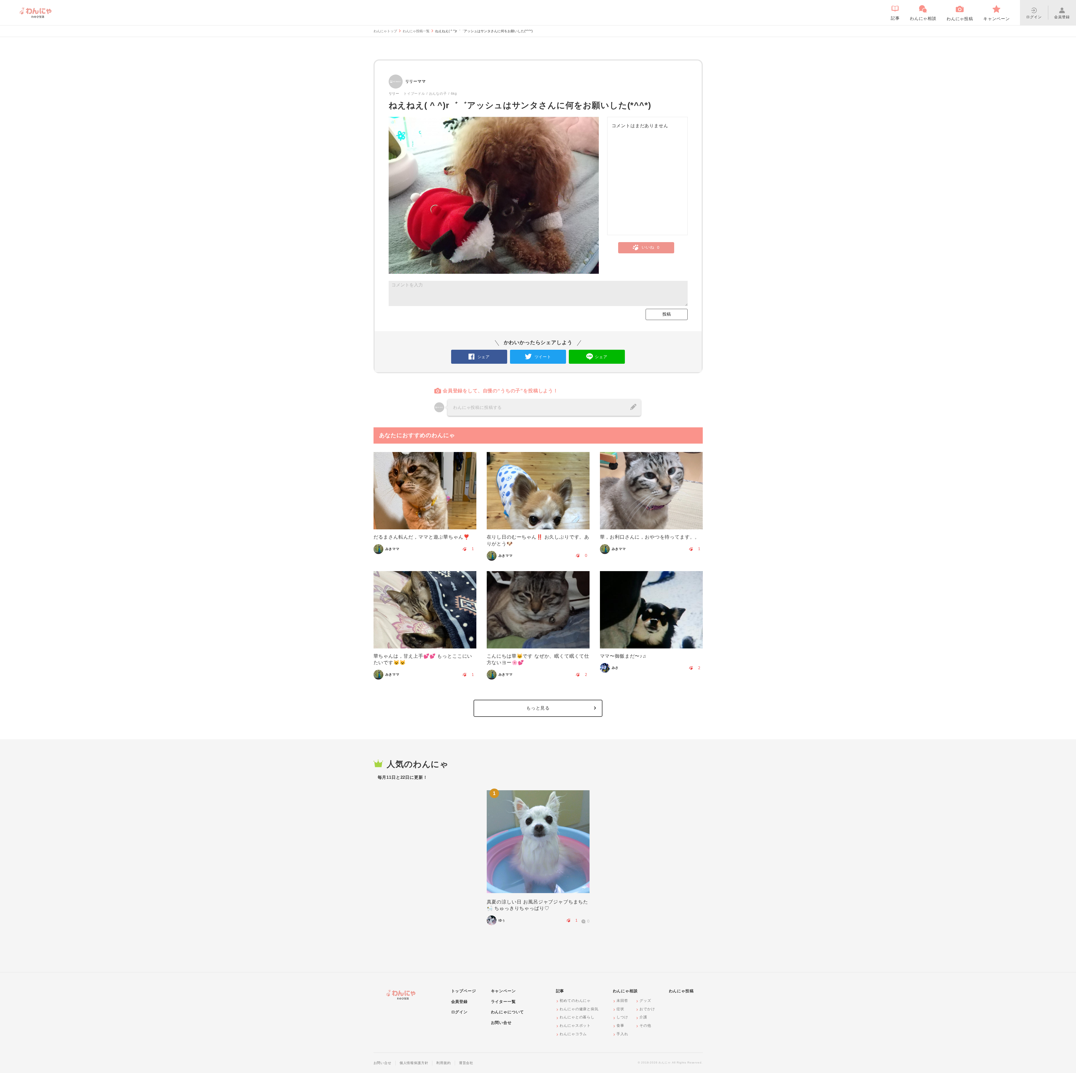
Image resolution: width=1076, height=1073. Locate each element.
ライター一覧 (503, 1001)
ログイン (459, 1012)
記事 (560, 991)
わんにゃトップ (385, 31)
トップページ (463, 991)
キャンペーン (503, 991)
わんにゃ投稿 (681, 991)
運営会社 (466, 1063)
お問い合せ (501, 1022)
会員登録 (459, 1001)
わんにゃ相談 (625, 991)
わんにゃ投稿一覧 (416, 31)
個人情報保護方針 (414, 1063)
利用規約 (443, 1063)
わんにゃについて (507, 1012)
